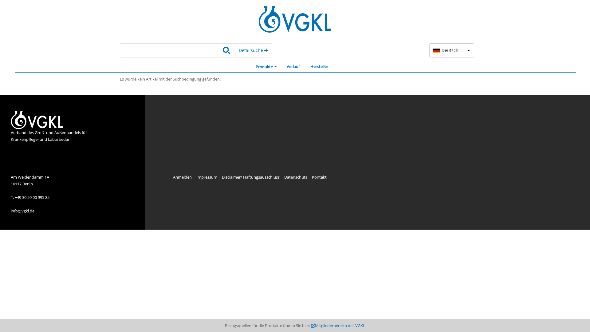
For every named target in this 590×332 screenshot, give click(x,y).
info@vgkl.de (22, 211)
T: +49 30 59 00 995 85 (30, 197)
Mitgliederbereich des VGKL (340, 325)
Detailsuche (251, 50)
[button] (451, 50)
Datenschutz (295, 177)
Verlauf (293, 66)
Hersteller (319, 66)
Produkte (264, 66)
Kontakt (319, 177)
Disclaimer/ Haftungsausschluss (251, 177)
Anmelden (182, 177)
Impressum (206, 177)
